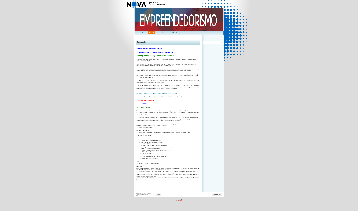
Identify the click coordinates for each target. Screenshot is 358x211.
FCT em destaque (176, 33)
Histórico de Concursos (163, 33)
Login (158, 194)
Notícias (144, 33)
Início (138, 33)
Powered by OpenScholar (179, 199)
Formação (151, 33)
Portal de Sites (217, 194)
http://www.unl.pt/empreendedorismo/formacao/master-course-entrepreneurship (156, 93)
